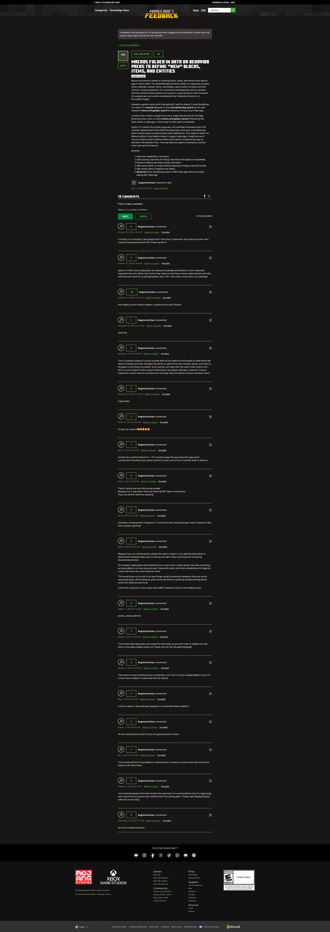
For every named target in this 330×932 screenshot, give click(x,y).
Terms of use (153, 927)
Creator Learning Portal (162, 891)
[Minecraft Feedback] (160, 18)
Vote (123, 65)
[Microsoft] (233, 926)
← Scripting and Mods (128, 45)
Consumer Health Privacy (138, 927)
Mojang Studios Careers (162, 894)
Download (192, 898)
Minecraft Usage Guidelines (85, 894)
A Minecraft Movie (160, 901)
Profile (190, 908)
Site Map (191, 894)
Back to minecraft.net (108, 2)
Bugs (196, 10)
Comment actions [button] (210, 226)
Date (125, 216)
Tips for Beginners (195, 885)
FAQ (203, 10)
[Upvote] (121, 226)
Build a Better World (160, 898)
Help (233, 2)
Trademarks (165, 927)
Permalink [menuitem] (166, 232)
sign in (126, 209)
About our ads (177, 927)
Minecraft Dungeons (160, 878)
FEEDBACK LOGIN (220, 2)
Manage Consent (104, 894)
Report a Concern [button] (161, 188)
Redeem (191, 911)
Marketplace (193, 875)
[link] (136, 856)
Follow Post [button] (142, 54)
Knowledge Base (119, 10)
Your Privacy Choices (211, 927)
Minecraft (156, 875)
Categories (101, 10)
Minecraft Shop (194, 878)
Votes (143, 216)
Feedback (192, 891)
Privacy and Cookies (119, 927)
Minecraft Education (160, 884)
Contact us (192, 901)
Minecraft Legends (160, 881)
